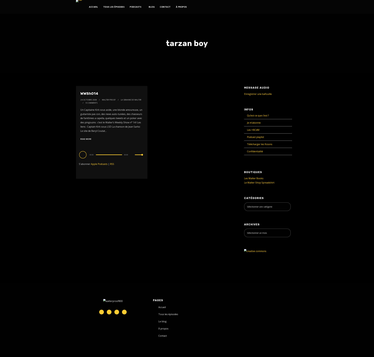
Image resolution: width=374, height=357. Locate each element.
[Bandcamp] (277, 7)
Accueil (93, 6)
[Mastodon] (282, 7)
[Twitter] (253, 7)
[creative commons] (255, 251)
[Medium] (273, 7)
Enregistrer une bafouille (258, 94)
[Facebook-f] (109, 312)
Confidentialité (255, 151)
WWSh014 (89, 94)
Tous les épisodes (114, 6)
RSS (112, 164)
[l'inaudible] (79, 1)
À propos (181, 6)
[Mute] (132, 155)
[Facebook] (248, 7)
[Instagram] (258, 7)
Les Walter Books (253, 178)
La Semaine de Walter (131, 100)
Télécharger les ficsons (259, 144)
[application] (111, 155)
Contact (165, 6)
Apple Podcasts (99, 164)
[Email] (287, 7)
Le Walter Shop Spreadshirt (259, 182)
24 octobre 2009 (88, 100)
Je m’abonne (254, 122)
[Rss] (124, 312)
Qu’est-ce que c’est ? (258, 115)
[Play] (83, 155)
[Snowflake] (101, 312)
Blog (152, 6)
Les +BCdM (253, 129)
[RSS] (268, 7)
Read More (85, 139)
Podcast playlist (255, 137)
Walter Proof (109, 100)
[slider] (139, 157)
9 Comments (91, 103)
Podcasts (135, 6)
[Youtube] (263, 7)
